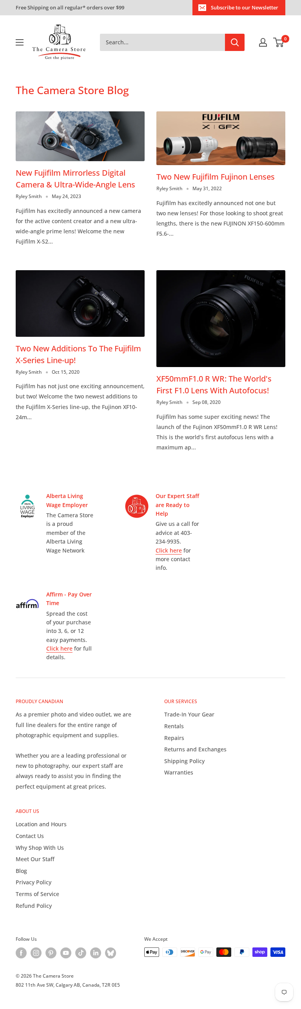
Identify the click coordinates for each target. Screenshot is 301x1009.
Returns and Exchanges (195, 749)
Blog (21, 870)
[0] (279, 42)
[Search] (235, 42)
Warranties (178, 772)
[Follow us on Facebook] (21, 952)
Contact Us (30, 836)
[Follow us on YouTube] (65, 952)
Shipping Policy (184, 761)
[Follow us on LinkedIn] (95, 952)
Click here (169, 550)
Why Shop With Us (40, 847)
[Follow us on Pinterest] (50, 952)
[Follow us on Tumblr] (110, 952)
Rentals (174, 726)
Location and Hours (41, 824)
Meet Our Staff (35, 859)
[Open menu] (20, 42)
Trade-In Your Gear (189, 714)
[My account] (263, 42)
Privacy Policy (33, 882)
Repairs (174, 738)
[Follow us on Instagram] (36, 952)
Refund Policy (34, 905)
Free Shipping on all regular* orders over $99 (70, 7)
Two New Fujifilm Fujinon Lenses (215, 176)
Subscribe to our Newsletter (244, 7)
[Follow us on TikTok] (80, 952)
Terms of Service (37, 894)
